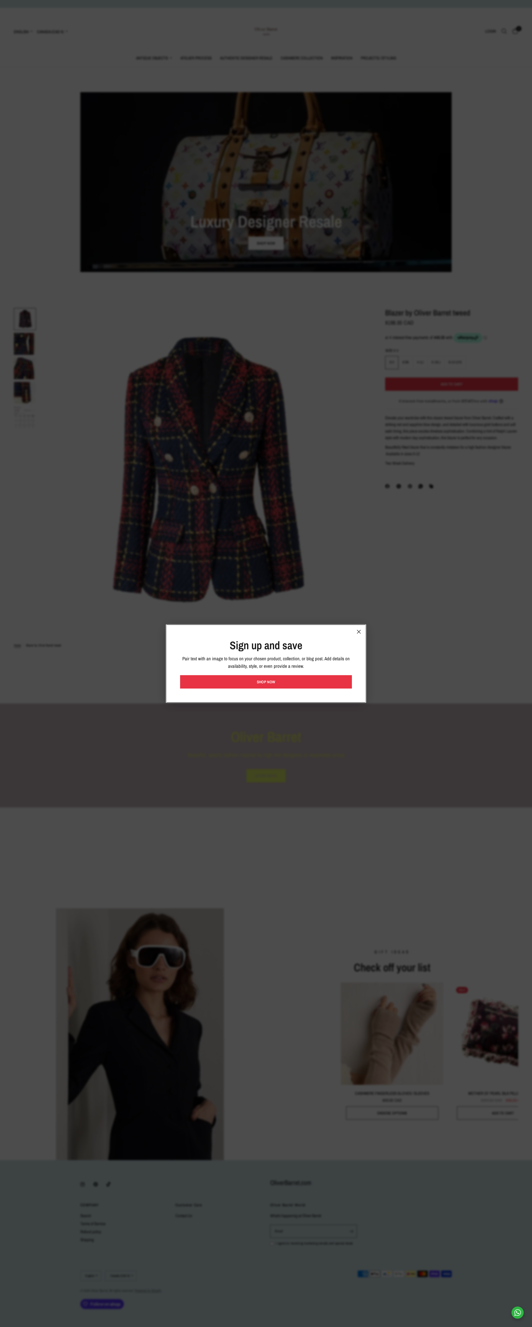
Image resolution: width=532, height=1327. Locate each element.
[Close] (359, 631)
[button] (266, 682)
